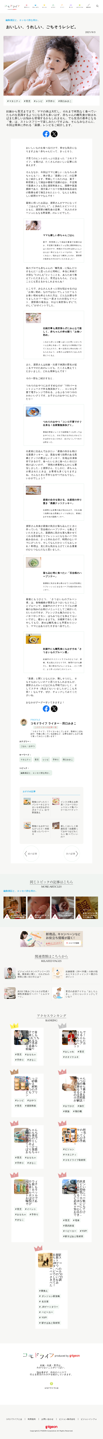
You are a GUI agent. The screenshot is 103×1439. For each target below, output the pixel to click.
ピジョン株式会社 (67, 1419)
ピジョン (69, 1149)
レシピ (39, 101)
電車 (77, 1220)
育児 (28, 101)
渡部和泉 (31, 1105)
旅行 (82, 1105)
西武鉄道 (69, 1225)
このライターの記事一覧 (46, 727)
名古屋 (45, 1301)
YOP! (84, 1230)
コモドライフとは (14, 1419)
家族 (67, 1111)
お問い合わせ (47, 1419)
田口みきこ (66, 101)
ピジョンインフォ (89, 1419)
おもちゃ (31, 1054)
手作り (51, 101)
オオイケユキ (72, 1056)
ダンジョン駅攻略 (50, 1296)
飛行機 (78, 1111)
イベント (31, 1209)
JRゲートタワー (49, 1306)
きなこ (32, 1059)
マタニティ (15, 101)
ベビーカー (70, 1230)
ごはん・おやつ (28, 746)
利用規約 (32, 1419)
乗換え (44, 1290)
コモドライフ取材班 (75, 1159)
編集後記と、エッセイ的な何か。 (36, 773)
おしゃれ (69, 1051)
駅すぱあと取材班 (74, 1236)
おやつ (32, 1100)
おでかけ (69, 1105)
